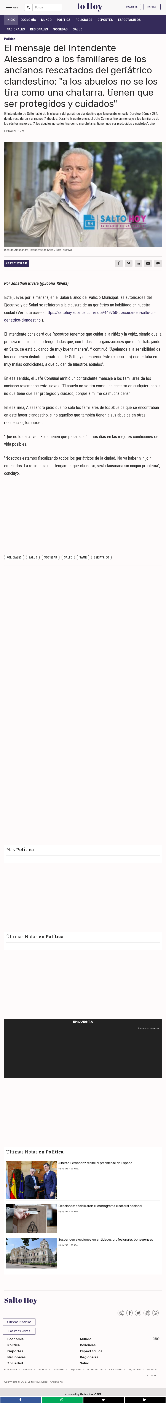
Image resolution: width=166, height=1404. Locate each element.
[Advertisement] (83, 520)
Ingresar (152, 6)
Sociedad (60, 29)
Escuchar (18, 263)
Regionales (39, 29)
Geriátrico (101, 557)
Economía (28, 20)
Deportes (105, 20)
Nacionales (16, 29)
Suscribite (131, 6)
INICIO (11, 20)
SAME (83, 557)
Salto (68, 557)
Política (63, 20)
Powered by (83, 1394)
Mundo (46, 20)
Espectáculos (129, 20)
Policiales (83, 20)
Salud (77, 29)
